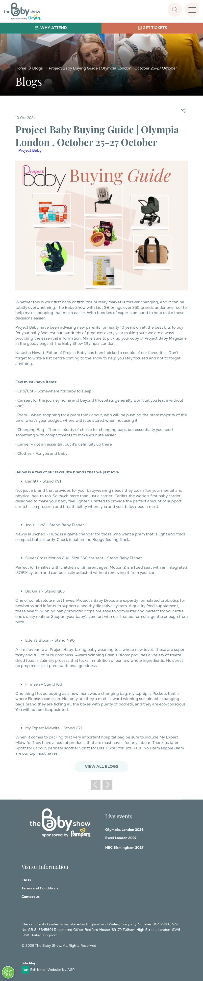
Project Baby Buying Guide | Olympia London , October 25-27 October (113, 68)
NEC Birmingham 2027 (124, 847)
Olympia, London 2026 (124, 829)
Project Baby (30, 150)
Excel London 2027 (120, 838)
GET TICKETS (155, 27)
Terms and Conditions (40, 888)
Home (20, 68)
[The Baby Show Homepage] (22, 11)
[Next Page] (107, 785)
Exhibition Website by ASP (52, 969)
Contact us (31, 896)
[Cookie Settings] (8, 972)
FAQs (26, 880)
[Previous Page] (96, 785)
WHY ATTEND (53, 27)
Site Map (29, 963)
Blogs (37, 68)
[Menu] (192, 9)
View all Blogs (101, 766)
